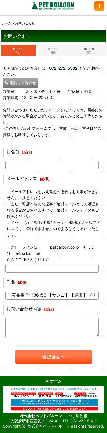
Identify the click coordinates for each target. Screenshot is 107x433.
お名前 (12, 152)
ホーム (56, 381)
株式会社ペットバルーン (41, 415)
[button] (99, 6)
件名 (10, 282)
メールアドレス (21, 178)
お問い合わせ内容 (23, 308)
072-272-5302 (63, 68)
